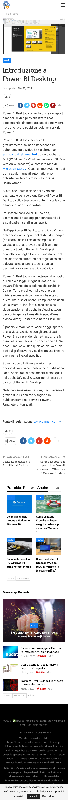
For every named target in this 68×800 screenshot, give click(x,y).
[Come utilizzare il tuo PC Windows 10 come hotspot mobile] (19, 546)
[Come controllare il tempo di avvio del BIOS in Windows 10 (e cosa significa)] (48, 546)
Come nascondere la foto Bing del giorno (16, 463)
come (6, 60)
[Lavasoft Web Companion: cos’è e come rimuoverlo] (10, 685)
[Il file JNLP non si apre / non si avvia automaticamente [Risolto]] (34, 620)
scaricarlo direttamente (19, 154)
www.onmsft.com (46, 421)
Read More (48, 796)
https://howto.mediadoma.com (24, 742)
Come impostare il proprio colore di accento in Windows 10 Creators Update (51, 467)
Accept (33, 796)
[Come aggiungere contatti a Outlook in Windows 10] (19, 504)
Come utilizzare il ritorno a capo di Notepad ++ (39, 666)
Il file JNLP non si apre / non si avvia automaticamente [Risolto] (34, 634)
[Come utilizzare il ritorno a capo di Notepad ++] (10, 668)
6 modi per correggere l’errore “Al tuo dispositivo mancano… (41, 650)
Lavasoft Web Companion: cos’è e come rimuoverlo (42, 682)
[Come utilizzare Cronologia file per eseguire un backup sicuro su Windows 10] (48, 504)
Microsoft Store (13, 169)
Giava (34, 626)
